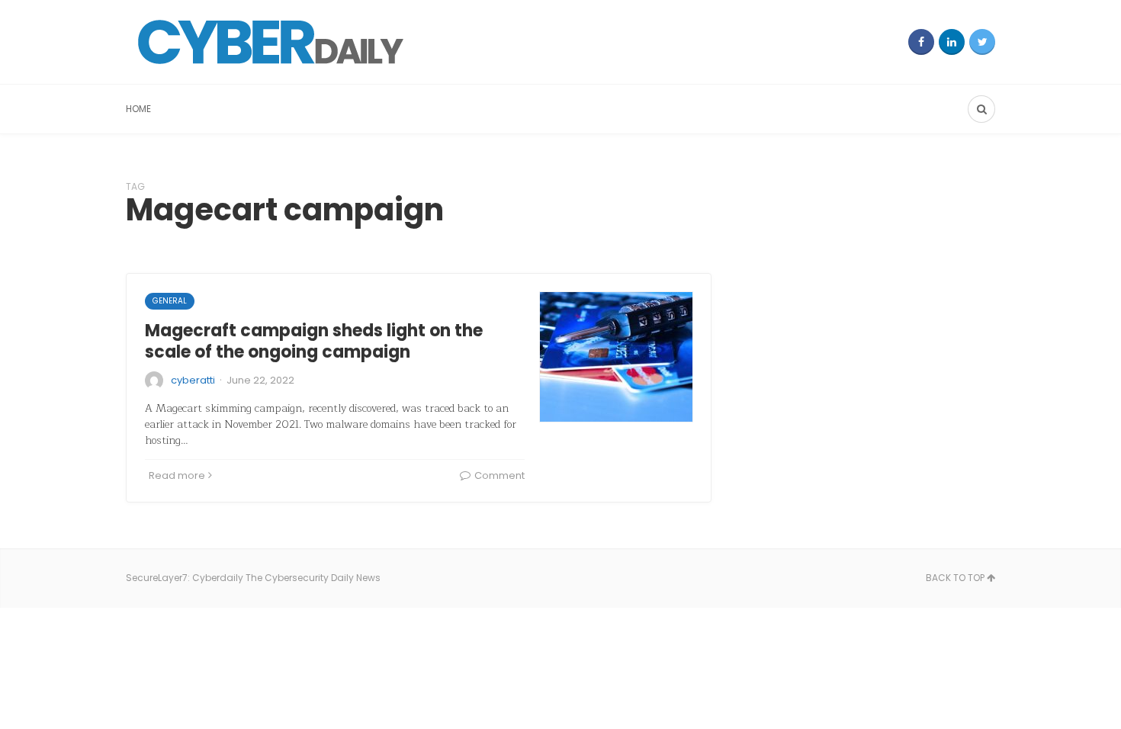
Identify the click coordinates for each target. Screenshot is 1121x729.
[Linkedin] (952, 42)
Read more (177, 475)
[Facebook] (921, 42)
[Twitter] (982, 42)
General (170, 301)
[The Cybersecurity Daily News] (271, 42)
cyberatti (193, 380)
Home (138, 108)
